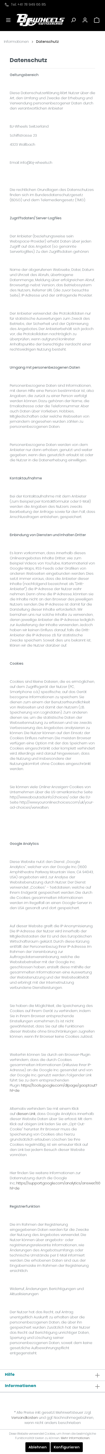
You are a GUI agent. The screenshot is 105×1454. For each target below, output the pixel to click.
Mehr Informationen (75, 1438)
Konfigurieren (67, 1447)
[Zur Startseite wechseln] (41, 19)
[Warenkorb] (97, 20)
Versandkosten (24, 1417)
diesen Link (25, 1113)
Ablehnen (38, 1447)
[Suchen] (73, 20)
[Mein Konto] (85, 20)
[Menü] (8, 20)
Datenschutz (47, 41)
